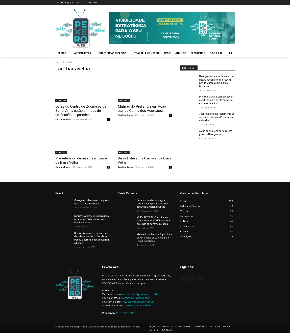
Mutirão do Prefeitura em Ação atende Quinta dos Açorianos (142, 108)
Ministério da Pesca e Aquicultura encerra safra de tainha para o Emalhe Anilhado (92, 219)
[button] (231, 53)
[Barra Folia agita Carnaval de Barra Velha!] (145, 140)
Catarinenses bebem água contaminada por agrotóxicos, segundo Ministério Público (152, 203)
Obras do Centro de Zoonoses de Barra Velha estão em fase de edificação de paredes (80, 110)
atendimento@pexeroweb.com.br (140, 294)
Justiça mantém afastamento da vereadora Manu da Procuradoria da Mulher (216, 117)
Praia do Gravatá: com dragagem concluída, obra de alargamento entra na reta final (216, 100)
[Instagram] (223, 2)
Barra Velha (61, 101)
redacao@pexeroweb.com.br (138, 301)
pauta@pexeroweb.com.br (135, 297)
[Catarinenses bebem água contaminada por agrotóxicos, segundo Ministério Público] (126, 204)
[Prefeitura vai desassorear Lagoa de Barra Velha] (82, 140)
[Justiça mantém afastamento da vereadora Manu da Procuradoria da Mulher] (188, 118)
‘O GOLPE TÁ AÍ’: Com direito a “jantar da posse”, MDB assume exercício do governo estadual (153, 220)
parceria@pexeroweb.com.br (140, 305)
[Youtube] (233, 2)
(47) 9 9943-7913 (125, 313)
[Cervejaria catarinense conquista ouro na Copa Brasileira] (63, 204)
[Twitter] (228, 2)
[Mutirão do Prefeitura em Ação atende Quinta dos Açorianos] (145, 88)
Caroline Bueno (62, 119)
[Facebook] (219, 2)
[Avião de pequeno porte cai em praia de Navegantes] (188, 135)
